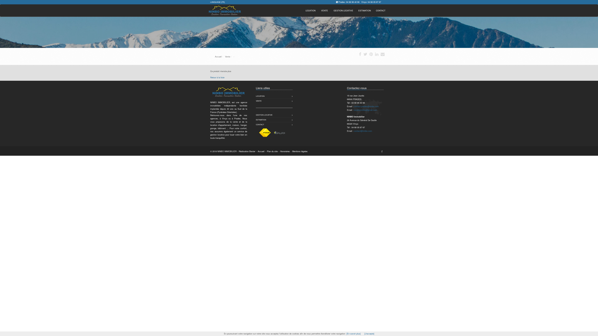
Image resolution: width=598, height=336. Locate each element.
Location (311, 10)
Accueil (261, 151)
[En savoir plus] (353, 333)
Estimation (261, 119)
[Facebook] (382, 151)
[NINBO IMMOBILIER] (224, 10)
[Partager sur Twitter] (365, 54)
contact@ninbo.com (363, 130)
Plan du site (272, 151)
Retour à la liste (217, 77)
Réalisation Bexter (247, 151)
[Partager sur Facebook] (360, 54)
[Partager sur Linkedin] (376, 54)
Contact (260, 124)
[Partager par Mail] (383, 54)
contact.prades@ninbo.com (366, 106)
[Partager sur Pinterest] (371, 54)
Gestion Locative (264, 115)
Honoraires (285, 151)
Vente (324, 10)
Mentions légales (300, 151)
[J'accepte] (369, 333)
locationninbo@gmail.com (365, 109)
